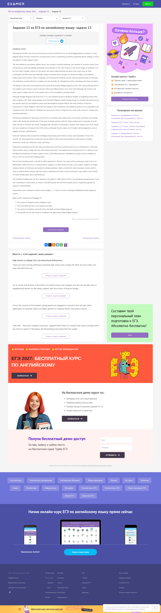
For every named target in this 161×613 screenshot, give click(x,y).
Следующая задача (91, 238)
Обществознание (95, 480)
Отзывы (121, 588)
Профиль (50, 583)
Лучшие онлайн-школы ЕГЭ (128, 592)
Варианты (85, 592)
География (69, 488)
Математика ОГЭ (112, 488)
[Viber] (65, 245)
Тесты (84, 588)
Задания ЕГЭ (86, 583)
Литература (31, 488)
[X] (50, 244)
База (48, 588)
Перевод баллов (125, 578)
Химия (15, 488)
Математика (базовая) (70, 480)
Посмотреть (53, 41)
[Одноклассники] (53, 244)
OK (155, 608)
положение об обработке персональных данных (96, 466)
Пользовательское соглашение (135, 609)
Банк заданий (123, 573)
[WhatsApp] (61, 244)
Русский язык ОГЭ (89, 488)
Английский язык (63, 588)
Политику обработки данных (114, 609)
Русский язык (15, 480)
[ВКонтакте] (46, 244)
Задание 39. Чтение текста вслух (125, 122)
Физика (114, 480)
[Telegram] (57, 244)
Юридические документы (16, 583)
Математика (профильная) (41, 480)
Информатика (50, 488)
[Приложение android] (9, 592)
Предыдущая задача (22, 238)
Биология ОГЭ (88, 495)
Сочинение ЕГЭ (124, 583)
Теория (84, 578)
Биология (145, 480)
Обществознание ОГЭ (137, 488)
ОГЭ (83, 573)
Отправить (111, 455)
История (129, 480)
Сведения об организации (17, 588)
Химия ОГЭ (69, 495)
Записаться (23, 375)
